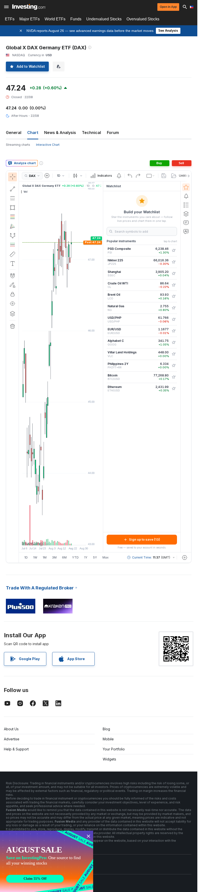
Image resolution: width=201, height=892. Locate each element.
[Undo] (130, 175)
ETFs (9, 19)
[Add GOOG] (173, 342)
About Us (11, 729)
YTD (75, 557)
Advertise (11, 739)
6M (64, 557)
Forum (113, 132)
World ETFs (55, 19)
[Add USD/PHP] (173, 319)
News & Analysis (60, 132)
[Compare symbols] (47, 175)
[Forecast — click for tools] (12, 244)
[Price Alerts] (119, 175)
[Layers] (12, 313)
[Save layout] (163, 175)
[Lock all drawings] (12, 294)
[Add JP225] (173, 262)
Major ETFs (29, 19)
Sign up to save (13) (144, 539)
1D (26, 557)
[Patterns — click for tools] (12, 235)
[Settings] (184, 557)
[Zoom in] (54, 539)
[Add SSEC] (173, 273)
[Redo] (138, 175)
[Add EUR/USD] (173, 331)
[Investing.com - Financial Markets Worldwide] (28, 7)
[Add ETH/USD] (173, 388)
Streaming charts (18, 144)
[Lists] (186, 205)
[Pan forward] (67, 539)
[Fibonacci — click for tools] (12, 217)
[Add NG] (173, 308)
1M (45, 557)
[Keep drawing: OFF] (12, 284)
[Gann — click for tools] (12, 226)
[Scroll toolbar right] (187, 176)
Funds (75, 19)
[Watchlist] (186, 187)
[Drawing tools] (20, 366)
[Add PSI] (173, 250)
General (13, 132)
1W (35, 557)
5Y (95, 557)
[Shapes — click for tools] (12, 207)
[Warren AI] (186, 231)
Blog (106, 729)
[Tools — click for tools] (12, 254)
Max (105, 557)
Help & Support (16, 749)
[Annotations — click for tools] (12, 263)
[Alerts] (186, 196)
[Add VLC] (173, 354)
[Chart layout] (150, 175)
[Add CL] (173, 285)
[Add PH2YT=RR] (173, 365)
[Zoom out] (48, 539)
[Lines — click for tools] (12, 189)
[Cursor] (12, 177)
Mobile (108, 739)
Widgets (109, 759)
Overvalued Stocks (142, 19)
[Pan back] (61, 539)
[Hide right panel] (101, 366)
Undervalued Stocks (104, 19)
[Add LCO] (173, 296)
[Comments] (186, 222)
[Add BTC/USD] (173, 377)
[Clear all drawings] (12, 326)
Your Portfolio (114, 749)
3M (54, 557)
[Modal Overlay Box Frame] (46, 861)
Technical (91, 132)
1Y (86, 557)
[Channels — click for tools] (12, 198)
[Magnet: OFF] (12, 275)
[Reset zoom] (74, 539)
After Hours (19, 116)
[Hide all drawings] (12, 303)
